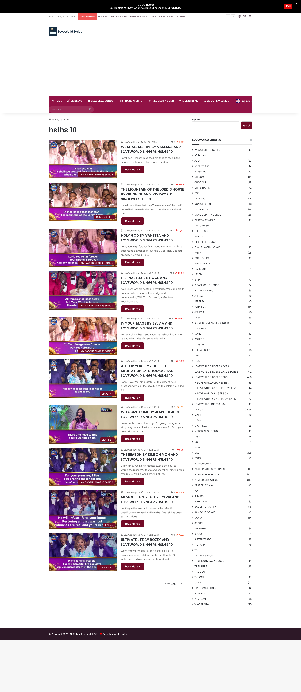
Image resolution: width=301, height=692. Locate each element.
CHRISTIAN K (202, 187)
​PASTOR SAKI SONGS (206, 474)
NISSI (197, 436)
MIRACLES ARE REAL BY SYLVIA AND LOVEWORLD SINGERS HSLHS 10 (150, 499)
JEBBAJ (198, 296)
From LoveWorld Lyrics (115, 634)
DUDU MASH (201, 225)
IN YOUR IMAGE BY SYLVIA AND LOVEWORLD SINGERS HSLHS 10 (147, 326)
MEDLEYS (76, 100)
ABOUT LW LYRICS (218, 100)
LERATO (198, 355)
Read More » (132, 169)
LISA (197, 360)
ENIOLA (198, 236)
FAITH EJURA (201, 258)
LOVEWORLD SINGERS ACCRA (211, 366)
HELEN (198, 274)
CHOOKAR (200, 182)
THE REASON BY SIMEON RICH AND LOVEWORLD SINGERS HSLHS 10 (149, 457)
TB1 (196, 550)
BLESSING (200, 171)
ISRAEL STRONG (203, 290)
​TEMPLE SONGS (203, 555)
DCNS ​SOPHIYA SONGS (207, 214)
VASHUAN (200, 598)
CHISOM (199, 177)
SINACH (198, 534)
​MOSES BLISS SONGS (206, 431)
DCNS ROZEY (202, 209)
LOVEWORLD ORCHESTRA (213, 382)
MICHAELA (200, 425)
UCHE (197, 582)
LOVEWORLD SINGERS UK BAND (216, 398)
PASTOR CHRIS (203, 463)
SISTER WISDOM (204, 539)
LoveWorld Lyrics (132, 142)
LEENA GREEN (202, 350)
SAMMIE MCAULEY (205, 506)
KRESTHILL (200, 344)
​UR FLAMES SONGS (205, 588)
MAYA (197, 420)
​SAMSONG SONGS (204, 512)
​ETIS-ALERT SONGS (205, 241)
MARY (197, 415)
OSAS (197, 458)
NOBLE (198, 442)
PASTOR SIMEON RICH (207, 479)
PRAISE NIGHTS (132, 100)
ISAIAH (198, 279)
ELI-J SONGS (201, 231)
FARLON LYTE (202, 263)
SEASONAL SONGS (101, 100)
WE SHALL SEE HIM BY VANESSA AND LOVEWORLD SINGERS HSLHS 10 (151, 149)
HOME (58, 100)
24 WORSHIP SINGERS (207, 149)
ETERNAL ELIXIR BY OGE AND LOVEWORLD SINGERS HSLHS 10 (147, 280)
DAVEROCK (200, 198)
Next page (170, 583)
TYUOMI (199, 577)
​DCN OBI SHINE (203, 204)
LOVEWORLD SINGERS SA (212, 393)
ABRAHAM (200, 155)
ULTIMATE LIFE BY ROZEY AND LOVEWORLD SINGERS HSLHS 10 (147, 542)
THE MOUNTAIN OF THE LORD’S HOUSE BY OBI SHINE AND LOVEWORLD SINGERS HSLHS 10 (152, 194)
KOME (197, 333)
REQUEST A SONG (163, 100)
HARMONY (200, 268)
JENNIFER (200, 306)
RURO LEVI (200, 501)
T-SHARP (199, 544)
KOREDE (199, 339)
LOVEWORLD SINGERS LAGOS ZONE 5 (216, 371)
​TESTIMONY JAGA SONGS (209, 561)
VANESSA (199, 593)
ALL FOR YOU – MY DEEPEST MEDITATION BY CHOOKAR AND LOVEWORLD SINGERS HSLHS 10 (147, 370)
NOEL (197, 447)
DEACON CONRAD (204, 220)
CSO (196, 193)
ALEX (197, 160)
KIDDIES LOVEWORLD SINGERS (212, 323)
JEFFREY (199, 301)
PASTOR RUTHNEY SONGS (209, 469)
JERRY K (199, 312)
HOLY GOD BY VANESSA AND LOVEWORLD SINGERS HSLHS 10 (147, 238)
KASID (198, 317)
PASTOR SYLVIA (203, 485)
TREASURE (200, 566)
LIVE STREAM (190, 100)
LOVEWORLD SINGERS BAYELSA (216, 387)
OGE (196, 452)
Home (54, 119)
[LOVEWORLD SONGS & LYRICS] (65, 31)
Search (196, 119)
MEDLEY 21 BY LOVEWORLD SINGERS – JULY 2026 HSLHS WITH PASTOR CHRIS (141, 16)
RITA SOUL (200, 496)
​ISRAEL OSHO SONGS (206, 285)
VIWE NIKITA (201, 604)
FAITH (197, 252)
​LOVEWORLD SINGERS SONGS (211, 377)
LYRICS (198, 409)
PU (196, 490)
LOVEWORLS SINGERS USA (210, 404)
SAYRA (198, 517)
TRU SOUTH (201, 571)
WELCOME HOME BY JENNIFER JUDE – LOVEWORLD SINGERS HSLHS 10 (152, 414)
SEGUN (198, 523)
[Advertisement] (150, 69)
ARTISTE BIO (201, 166)
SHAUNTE (200, 528)
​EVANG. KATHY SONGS (207, 247)
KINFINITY (200, 328)
